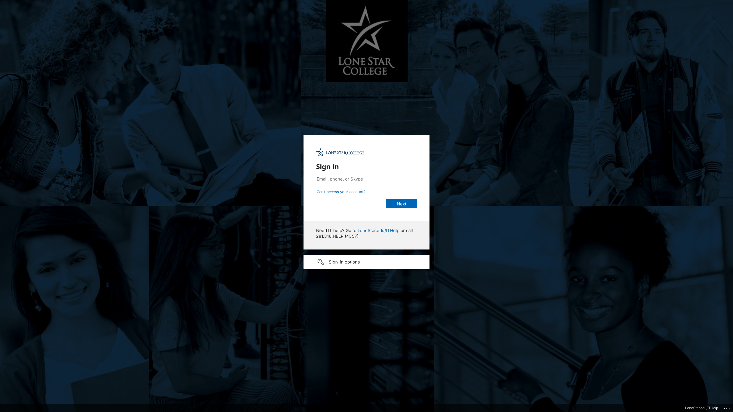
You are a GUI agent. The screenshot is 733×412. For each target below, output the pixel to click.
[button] (366, 262)
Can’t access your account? (341, 191)
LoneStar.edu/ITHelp (378, 230)
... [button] (727, 407)
